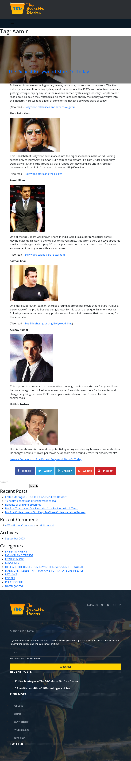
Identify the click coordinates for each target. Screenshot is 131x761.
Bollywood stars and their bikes (43, 174)
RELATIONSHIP (14, 582)
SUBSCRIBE (65, 666)
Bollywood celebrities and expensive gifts (49, 107)
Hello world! (47, 525)
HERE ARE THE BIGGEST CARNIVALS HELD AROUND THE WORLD (44, 567)
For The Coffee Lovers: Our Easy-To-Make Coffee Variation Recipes (45, 512)
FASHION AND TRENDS (19, 555)
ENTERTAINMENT (16, 551)
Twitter (47, 471)
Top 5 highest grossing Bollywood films (48, 323)
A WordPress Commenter (20, 525)
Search (4, 482)
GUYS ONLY (12, 563)
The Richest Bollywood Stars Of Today (48, 71)
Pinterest (108, 471)
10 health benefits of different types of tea (30, 501)
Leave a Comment (45, 459)
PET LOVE (11, 574)
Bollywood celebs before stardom (45, 254)
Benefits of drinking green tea (23, 504)
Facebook (26, 471)
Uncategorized (14, 586)
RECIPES (10, 578)
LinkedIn (67, 471)
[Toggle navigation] (12, 23)
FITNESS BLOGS (14, 559)
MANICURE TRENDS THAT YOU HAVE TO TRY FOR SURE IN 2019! (44, 570)
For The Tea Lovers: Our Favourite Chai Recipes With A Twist (41, 508)
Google (87, 471)
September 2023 (15, 538)
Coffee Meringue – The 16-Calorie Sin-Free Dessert (35, 497)
